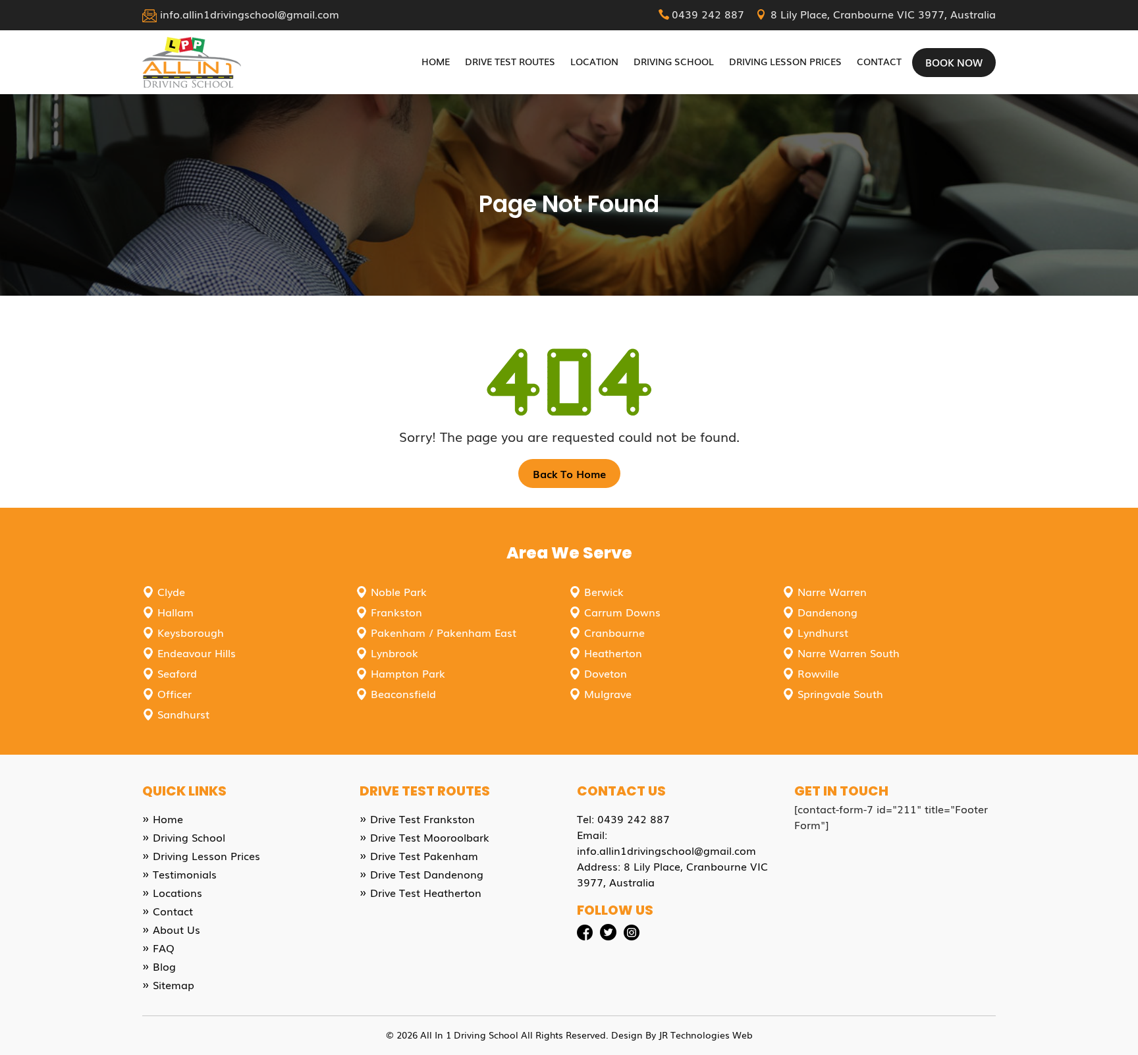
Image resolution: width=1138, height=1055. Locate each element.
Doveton (605, 673)
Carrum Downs (622, 612)
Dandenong (827, 612)
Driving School (674, 61)
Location (594, 61)
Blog (164, 966)
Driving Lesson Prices (785, 61)
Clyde (171, 591)
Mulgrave (608, 693)
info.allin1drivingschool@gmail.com (249, 14)
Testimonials (185, 874)
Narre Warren (832, 591)
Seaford (177, 673)
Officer (174, 693)
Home (435, 61)
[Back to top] (1115, 1036)
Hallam (175, 612)
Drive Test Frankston (422, 818)
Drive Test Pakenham (424, 855)
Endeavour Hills (196, 653)
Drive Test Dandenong (426, 874)
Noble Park (399, 591)
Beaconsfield (403, 693)
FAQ (164, 948)
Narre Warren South (849, 653)
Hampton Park (408, 673)
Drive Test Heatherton (425, 892)
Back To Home (569, 473)
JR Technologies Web (706, 1034)
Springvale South (840, 693)
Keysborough (190, 632)
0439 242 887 (708, 14)
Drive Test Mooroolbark (429, 837)
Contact (879, 61)
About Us (176, 929)
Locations (177, 892)
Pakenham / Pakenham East (443, 632)
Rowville (818, 673)
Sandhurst (183, 714)
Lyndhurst (823, 632)
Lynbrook (394, 653)
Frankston (396, 612)
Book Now (954, 62)
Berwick (604, 591)
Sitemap (173, 984)
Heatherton (613, 653)
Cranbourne (614, 632)
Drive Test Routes (510, 61)
